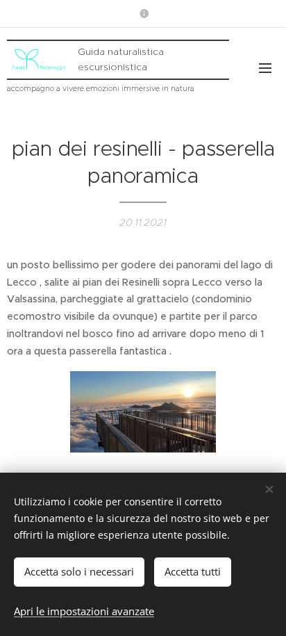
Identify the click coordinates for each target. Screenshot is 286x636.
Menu (265, 67)
